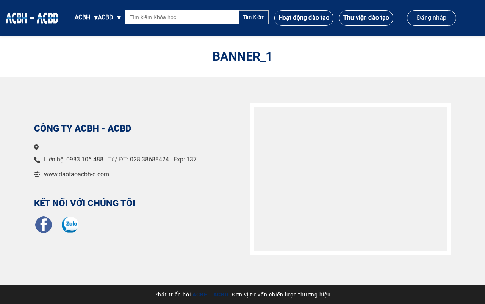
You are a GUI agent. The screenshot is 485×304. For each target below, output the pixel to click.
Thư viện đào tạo (366, 17)
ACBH (82, 17)
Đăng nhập (431, 17)
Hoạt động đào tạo (303, 17)
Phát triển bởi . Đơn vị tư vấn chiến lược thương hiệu (242, 294)
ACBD (105, 17)
